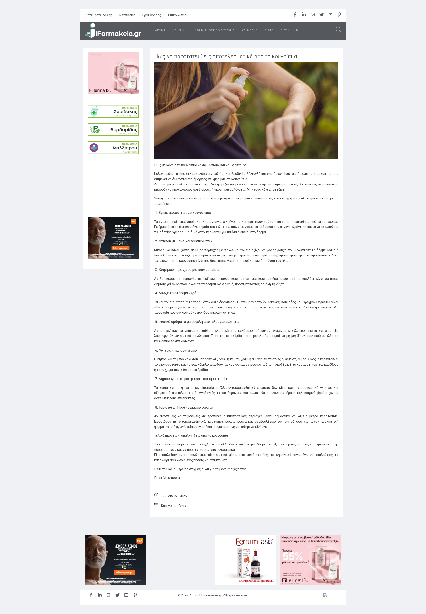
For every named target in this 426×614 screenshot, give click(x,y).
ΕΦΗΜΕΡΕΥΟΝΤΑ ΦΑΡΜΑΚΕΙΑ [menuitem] (214, 30)
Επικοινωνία (177, 15)
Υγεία (182, 506)
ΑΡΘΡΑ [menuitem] (269, 30)
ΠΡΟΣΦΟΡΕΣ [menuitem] (180, 30)
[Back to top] (411, 599)
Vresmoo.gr (171, 478)
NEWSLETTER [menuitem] (289, 30)
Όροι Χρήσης (151, 15)
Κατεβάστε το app (99, 15)
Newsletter (127, 15)
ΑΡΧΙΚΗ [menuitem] (160, 30)
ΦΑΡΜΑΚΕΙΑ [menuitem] (249, 30)
